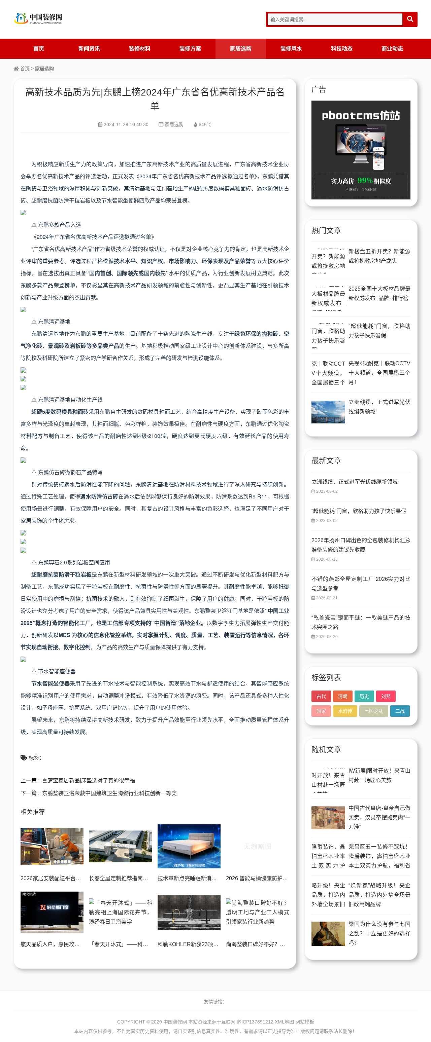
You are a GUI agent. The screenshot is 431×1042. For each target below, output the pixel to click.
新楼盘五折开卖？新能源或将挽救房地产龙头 (379, 256)
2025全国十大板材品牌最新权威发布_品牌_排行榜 (379, 293)
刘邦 (386, 696)
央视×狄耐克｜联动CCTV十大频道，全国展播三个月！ (379, 373)
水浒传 (345, 711)
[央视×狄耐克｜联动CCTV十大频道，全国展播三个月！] (328, 373)
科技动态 (342, 48)
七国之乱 (373, 711)
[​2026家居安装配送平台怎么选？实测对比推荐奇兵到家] (52, 846)
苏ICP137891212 (255, 1022)
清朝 (342, 696)
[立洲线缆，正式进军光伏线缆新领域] (328, 411)
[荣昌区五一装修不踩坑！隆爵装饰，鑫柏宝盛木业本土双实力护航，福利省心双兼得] (328, 856)
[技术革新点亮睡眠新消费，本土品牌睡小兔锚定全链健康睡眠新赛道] (189, 846)
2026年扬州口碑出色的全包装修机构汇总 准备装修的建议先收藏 (360, 545)
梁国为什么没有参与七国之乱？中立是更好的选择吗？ (379, 933)
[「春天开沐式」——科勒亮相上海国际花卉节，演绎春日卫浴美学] (120, 912)
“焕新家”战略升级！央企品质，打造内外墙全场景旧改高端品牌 (379, 895)
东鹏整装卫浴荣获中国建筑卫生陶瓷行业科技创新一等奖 (109, 793)
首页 (38, 48)
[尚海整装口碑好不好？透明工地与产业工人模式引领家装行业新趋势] (257, 912)
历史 (364, 696)
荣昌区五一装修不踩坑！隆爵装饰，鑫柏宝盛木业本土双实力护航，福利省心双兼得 (379, 857)
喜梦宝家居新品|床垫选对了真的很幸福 (88, 780)
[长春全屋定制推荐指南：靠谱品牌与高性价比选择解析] (120, 846)
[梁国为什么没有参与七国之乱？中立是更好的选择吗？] (328, 933)
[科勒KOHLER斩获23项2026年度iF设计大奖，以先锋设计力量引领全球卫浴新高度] (189, 912)
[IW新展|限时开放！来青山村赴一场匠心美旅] (328, 780)
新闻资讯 (89, 48)
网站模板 (304, 1022)
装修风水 (291, 48)
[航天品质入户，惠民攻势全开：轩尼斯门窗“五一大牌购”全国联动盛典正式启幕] (52, 912)
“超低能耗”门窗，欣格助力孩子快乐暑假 (379, 330)
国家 (321, 711)
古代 (321, 696)
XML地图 (284, 1022)
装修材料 (140, 48)
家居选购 (241, 48)
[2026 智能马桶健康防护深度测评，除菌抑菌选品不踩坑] (257, 846)
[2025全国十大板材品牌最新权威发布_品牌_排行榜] (328, 298)
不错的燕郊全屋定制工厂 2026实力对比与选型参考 (360, 583)
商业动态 (392, 48)
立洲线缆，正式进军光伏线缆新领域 (379, 406)
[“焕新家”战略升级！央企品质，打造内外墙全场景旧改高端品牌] (328, 895)
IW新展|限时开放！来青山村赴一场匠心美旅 (379, 775)
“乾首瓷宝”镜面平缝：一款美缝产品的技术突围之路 (360, 622)
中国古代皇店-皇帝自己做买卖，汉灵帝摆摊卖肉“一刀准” (379, 817)
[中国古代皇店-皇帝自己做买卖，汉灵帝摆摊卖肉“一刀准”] (328, 817)
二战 (400, 711)
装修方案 (190, 48)
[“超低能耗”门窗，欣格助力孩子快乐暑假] (328, 335)
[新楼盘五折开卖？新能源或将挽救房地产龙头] (328, 261)
